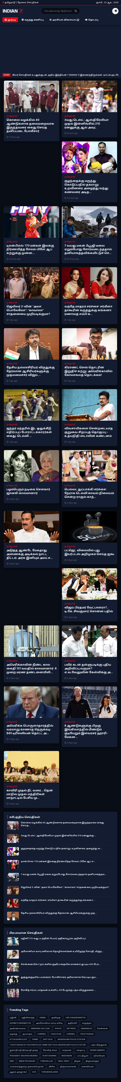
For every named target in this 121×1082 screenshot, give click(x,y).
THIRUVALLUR (46, 1061)
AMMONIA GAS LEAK (40, 1028)
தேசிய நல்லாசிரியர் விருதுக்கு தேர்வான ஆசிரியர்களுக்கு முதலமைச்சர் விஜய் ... (30, 371)
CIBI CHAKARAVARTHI (75, 1017)
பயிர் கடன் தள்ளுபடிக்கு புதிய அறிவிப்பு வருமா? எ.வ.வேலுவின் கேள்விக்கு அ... (88, 668)
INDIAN (12, 11)
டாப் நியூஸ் (82, 1056)
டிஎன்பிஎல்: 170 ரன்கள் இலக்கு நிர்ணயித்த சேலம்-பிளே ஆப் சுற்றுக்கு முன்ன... (30, 249)
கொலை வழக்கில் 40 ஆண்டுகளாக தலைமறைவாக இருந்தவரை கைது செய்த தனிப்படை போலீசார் (30, 125)
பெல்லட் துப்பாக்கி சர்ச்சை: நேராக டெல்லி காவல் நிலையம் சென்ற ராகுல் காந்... (89, 493)
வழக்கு (13, 1034)
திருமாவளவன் (68, 1066)
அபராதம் (27, 1034)
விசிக (52, 1066)
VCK (34, 1072)
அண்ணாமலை (18, 1028)
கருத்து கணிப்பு (34, 19)
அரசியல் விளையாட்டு (65, 19)
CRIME (35, 1039)
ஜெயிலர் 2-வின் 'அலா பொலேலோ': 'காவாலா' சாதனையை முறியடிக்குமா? (28, 310)
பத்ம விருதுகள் (99, 1045)
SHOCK (58, 1028)
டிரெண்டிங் (99, 1056)
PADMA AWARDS (97, 1050)
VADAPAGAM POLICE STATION (71, 1039)
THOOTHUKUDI (86, 1034)
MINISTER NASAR (27, 1061)
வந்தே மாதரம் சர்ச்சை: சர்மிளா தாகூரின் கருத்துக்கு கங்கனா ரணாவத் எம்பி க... (88, 310)
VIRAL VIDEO (63, 1061)
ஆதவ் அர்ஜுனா (18, 1072)
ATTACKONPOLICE (18, 1039)
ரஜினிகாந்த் (28, 1017)
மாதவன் (66, 1050)
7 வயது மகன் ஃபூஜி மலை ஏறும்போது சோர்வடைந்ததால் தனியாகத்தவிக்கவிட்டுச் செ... (88, 249)
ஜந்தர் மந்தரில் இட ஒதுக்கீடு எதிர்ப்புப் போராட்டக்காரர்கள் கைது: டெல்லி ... (29, 432)
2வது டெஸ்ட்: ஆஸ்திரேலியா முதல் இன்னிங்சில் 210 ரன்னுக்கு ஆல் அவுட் (86, 123)
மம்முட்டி (80, 1050)
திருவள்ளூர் (92, 1061)
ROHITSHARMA (49, 1056)
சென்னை (102, 1028)
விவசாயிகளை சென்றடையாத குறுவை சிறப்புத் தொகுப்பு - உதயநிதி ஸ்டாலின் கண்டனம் (88, 432)
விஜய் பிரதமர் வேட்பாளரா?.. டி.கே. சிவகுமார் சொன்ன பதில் (88, 609)
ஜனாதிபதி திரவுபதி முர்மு (24, 1050)
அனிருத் (55, 1017)
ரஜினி (13, 1017)
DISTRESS (71, 1028)
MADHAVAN (66, 1056)
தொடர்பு (93, 19)
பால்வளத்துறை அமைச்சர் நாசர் (27, 1066)
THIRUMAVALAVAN (49, 1072)
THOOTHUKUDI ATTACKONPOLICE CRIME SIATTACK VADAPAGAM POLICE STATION (48, 1045)
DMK (12, 1061)
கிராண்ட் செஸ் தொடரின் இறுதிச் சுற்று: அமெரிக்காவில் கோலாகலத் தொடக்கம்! (88, 371)
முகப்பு (12, 19)
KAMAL (43, 1017)
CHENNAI (41, 1034)
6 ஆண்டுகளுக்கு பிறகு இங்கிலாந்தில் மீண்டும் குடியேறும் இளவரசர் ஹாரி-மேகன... (86, 731)
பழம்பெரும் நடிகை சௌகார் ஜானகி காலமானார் (28, 491)
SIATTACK (47, 1039)
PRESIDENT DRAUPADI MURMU (23, 1056)
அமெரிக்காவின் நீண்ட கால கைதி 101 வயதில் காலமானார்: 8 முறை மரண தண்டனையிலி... (31, 668)
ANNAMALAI (86, 1028)
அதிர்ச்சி (72, 1023)
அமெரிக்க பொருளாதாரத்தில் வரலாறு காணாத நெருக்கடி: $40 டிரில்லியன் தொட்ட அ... (29, 729)
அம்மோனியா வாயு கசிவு (49, 1023)
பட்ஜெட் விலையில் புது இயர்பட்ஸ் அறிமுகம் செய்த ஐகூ (89, 552)
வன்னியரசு (87, 1066)
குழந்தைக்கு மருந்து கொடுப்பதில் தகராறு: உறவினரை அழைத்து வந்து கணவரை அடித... (86, 186)
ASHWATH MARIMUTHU (20, 1023)
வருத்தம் (87, 1023)
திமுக (77, 1061)
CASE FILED (56, 1034)
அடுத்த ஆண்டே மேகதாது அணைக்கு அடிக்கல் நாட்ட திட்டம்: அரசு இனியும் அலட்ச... (29, 554)
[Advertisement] (60, 50)
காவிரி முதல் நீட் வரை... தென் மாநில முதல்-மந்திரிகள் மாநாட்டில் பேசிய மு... (29, 794)
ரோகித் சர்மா (50, 1050)
